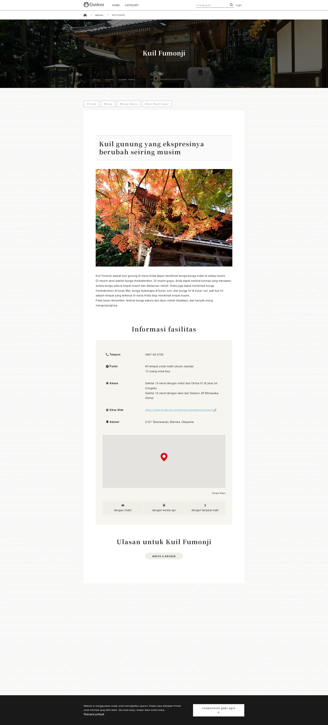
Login (239, 5)
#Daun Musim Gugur (157, 104)
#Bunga (108, 104)
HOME (116, 5)
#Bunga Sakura (129, 104)
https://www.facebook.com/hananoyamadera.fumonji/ (179, 410)
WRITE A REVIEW (164, 556)
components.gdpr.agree (219, 710)
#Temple (91, 104)
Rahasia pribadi (94, 714)
